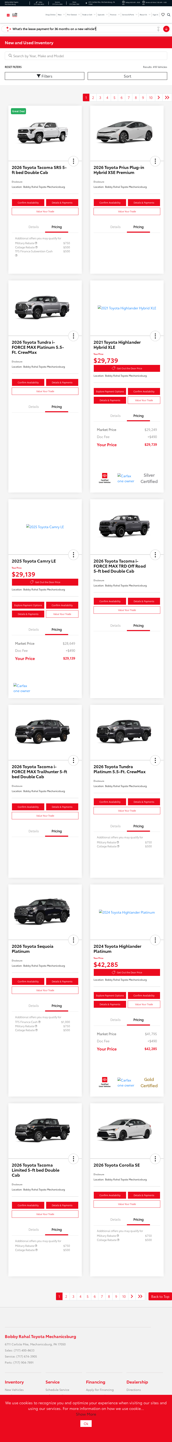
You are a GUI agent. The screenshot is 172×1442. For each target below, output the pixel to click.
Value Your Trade (45, 211)
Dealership (137, 1382)
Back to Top (160, 1296)
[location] (86, 3)
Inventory (14, 1382)
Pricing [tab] (57, 226)
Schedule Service (57, 1390)
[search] (168, 14)
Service (53, 1382)
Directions (133, 1390)
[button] (73, 161)
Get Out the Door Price (129, 368)
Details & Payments (62, 202)
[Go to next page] (159, 97)
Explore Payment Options (110, 391)
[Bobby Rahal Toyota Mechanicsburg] (16, 14)
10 (150, 97)
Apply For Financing (100, 1390)
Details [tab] (34, 226)
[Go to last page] (167, 97)
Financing (95, 1382)
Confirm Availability (28, 202)
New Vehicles (14, 1390)
